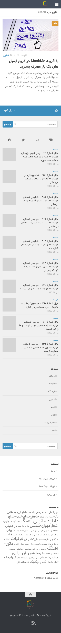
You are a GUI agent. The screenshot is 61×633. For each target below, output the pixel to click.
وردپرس (51, 494)
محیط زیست (49, 423)
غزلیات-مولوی (47, 544)
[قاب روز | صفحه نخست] (45, 4)
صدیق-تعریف (45, 534)
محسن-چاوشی (39, 549)
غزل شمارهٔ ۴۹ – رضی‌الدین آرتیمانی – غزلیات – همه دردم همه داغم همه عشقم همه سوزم (38, 156)
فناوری (6, 55)
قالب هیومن (15, 615)
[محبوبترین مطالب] (24, 140)
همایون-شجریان (49, 558)
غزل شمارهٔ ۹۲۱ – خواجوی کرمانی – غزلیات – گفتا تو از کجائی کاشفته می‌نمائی (39, 178)
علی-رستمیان (23, 534)
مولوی (16, 553)
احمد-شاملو (28, 512)
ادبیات (55, 149)
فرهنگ (51, 392)
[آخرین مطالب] (10, 140)
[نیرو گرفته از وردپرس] (38, 615)
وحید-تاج (24, 558)
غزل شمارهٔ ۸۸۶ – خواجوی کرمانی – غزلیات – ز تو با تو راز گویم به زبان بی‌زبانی (39, 200)
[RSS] (56, 110)
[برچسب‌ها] (52, 140)
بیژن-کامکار (44, 517)
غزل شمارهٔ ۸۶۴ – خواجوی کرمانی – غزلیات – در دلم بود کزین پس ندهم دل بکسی (39, 222)
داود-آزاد (16, 522)
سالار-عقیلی (13, 525)
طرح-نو (36, 534)
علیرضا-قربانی (31, 539)
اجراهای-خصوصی (46, 512)
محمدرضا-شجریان (36, 553)
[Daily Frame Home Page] (51, 110)
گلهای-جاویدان (52, 562)
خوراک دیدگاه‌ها (47, 487)
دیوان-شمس (40, 526)
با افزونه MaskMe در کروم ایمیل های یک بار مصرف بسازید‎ (33, 64)
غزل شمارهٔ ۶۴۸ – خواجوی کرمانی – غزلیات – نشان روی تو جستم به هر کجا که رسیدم (39, 266)
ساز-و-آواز (25, 526)
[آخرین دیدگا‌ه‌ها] (37, 140)
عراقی (31, 534)
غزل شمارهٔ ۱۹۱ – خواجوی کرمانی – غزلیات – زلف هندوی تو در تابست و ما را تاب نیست (38, 325)
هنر (53, 430)
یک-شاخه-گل (23, 562)
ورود (53, 471)
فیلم (53, 407)
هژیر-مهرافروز (34, 557)
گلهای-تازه (10, 557)
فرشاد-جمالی (24, 544)
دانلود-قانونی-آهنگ (39, 521)
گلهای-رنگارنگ (38, 562)
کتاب (52, 415)
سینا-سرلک (33, 530)
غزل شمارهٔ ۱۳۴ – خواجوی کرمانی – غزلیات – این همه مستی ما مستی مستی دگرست (39, 347)
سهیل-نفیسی (43, 530)
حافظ (35, 517)
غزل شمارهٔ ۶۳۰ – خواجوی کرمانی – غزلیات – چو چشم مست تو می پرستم (39, 287)
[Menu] (57, 4)
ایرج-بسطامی (14, 512)
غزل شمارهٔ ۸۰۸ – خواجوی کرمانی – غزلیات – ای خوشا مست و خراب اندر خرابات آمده (39, 244)
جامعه (52, 384)
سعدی (53, 530)
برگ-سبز (53, 517)
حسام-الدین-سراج (19, 516)
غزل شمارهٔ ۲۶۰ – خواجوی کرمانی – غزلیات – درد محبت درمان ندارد (39, 305)
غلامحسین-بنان (36, 544)
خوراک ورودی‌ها (47, 479)
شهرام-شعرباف (22, 530)
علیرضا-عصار (44, 539)
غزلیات (17, 539)
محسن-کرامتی (23, 549)
